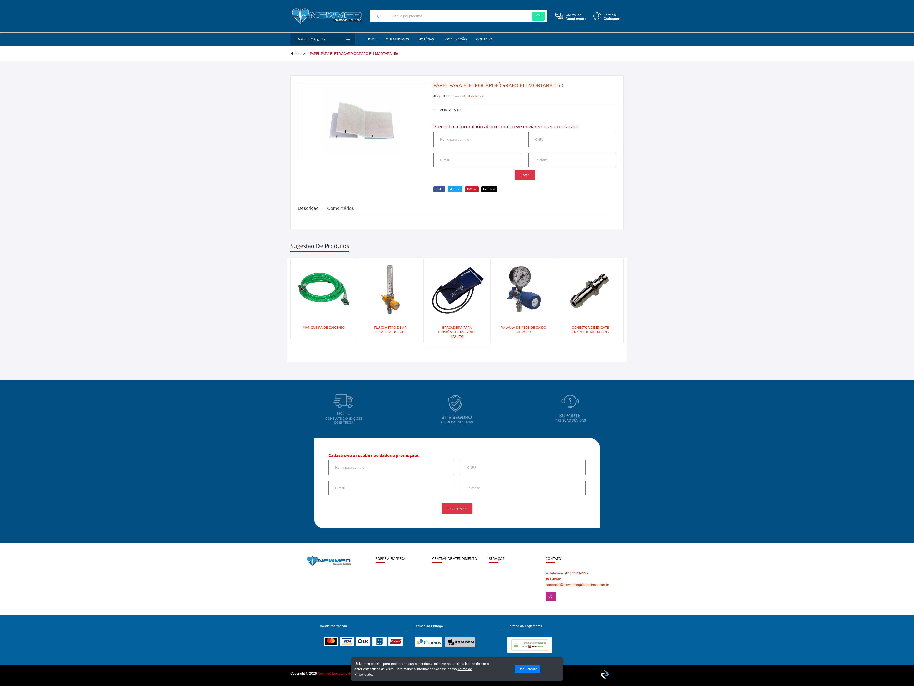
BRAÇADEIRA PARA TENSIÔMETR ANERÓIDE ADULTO (457, 332)
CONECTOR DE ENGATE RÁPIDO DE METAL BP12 (590, 329)
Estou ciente (527, 669)
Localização (455, 39)
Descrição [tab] (308, 208)
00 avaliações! (476, 96)
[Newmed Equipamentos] (328, 12)
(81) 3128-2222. (569, 573)
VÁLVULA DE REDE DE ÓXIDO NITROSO (523, 329)
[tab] (340, 208)
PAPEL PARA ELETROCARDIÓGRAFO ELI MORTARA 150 (498, 85)
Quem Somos (397, 39)
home (294, 53)
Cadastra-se (457, 509)
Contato (484, 39)
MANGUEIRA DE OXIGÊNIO (324, 327)
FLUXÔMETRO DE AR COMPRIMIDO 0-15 (390, 329)
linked (490, 189)
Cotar (525, 175)
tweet (456, 189)
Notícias (426, 39)
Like (440, 189)
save (473, 189)
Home (372, 39)
